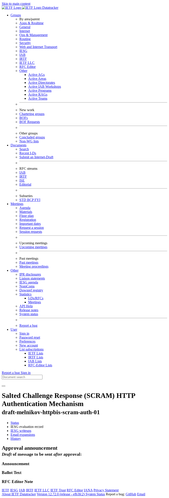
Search (24, 149)
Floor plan (26, 216)
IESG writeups (21, 431)
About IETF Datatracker (19, 494)
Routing (25, 39)
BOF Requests (29, 122)
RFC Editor (27, 67)
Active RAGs (37, 94)
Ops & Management (33, 35)
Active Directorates (41, 82)
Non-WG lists (29, 141)
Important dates (30, 224)
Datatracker (49, 7)
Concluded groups (32, 137)
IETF (5, 490)
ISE (22, 180)
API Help (26, 306)
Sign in (24, 333)
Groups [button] (16, 15)
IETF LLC (27, 63)
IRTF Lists (35, 357)
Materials (25, 212)
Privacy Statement (106, 490)
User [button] (14, 329)
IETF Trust (58, 490)
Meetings (34, 302)
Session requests (30, 231)
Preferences (27, 341)
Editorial (25, 184)
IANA (88, 490)
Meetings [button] (17, 204)
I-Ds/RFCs (35, 298)
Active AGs (36, 74)
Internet (24, 31)
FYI (37, 200)
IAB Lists (35, 361)
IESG (23, 51)
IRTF (23, 59)
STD (23, 200)
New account (28, 345)
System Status (95, 494)
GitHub (131, 494)
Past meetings (28, 262)
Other (23, 71)
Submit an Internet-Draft (36, 157)
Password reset (29, 337)
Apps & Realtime (31, 23)
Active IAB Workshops (44, 86)
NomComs (27, 286)
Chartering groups (31, 114)
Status (15, 423)
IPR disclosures (30, 274)
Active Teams (37, 98)
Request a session (31, 227)
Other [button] (14, 270)
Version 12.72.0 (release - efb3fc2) (61, 494)
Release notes (28, 310)
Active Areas (37, 78)
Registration (27, 220)
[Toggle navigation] (3, 386)
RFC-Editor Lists (40, 365)
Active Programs (39, 90)
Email (141, 494)
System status (28, 314)
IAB (22, 55)
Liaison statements (32, 278)
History (16, 438)
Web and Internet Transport (38, 47)
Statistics (25, 294)
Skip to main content (16, 4)
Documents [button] (18, 145)
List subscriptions (31, 349)
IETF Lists (35, 353)
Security (25, 43)
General (24, 27)
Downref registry (31, 290)
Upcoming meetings (33, 247)
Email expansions (23, 434)
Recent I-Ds (27, 153)
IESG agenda (28, 282)
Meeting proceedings (33, 266)
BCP (31, 200)
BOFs (23, 118)
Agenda (24, 208)
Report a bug (28, 325)
